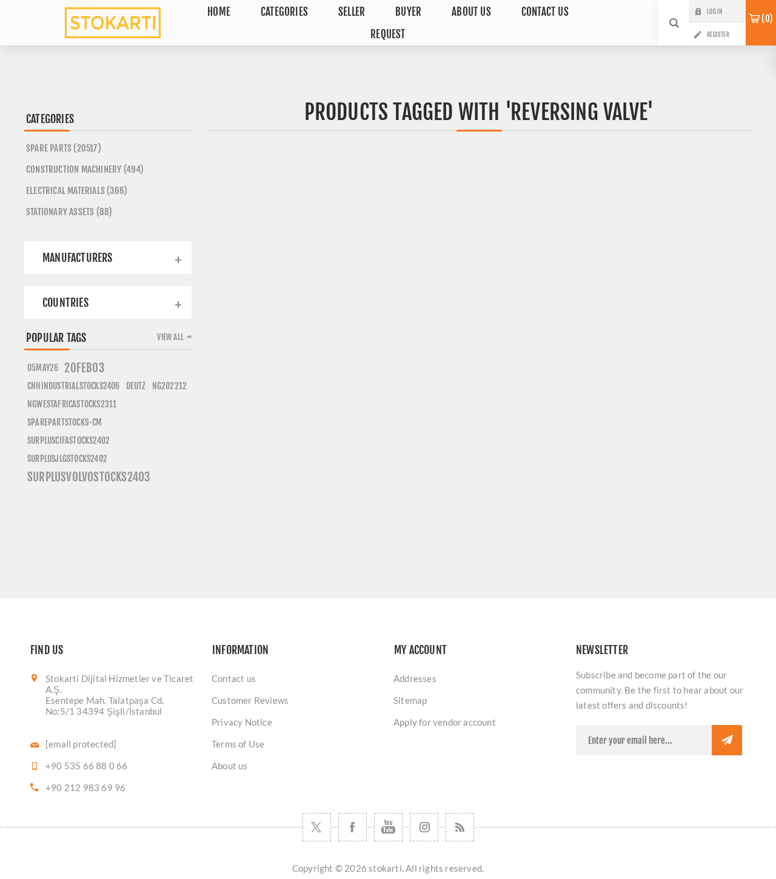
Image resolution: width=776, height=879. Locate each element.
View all (170, 337)
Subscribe (727, 740)
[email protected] (80, 743)
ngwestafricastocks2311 (71, 404)
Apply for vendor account (444, 722)
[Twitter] (317, 827)
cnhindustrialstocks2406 (73, 386)
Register (718, 34)
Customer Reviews (250, 700)
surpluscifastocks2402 (68, 440)
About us (230, 765)
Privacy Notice (242, 722)
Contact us (234, 678)
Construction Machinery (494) (85, 169)
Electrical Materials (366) (76, 190)
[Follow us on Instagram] (424, 827)
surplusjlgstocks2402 (67, 458)
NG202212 (169, 386)
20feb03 (84, 368)
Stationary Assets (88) (69, 212)
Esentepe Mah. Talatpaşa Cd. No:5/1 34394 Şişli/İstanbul (104, 706)
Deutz (136, 386)
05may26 (42, 367)
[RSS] (460, 827)
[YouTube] (388, 827)
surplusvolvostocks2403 (88, 477)
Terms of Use (238, 743)
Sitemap (410, 700)
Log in (714, 11)
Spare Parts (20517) (63, 148)
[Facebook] (352, 827)
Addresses (414, 678)
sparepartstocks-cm (64, 422)
